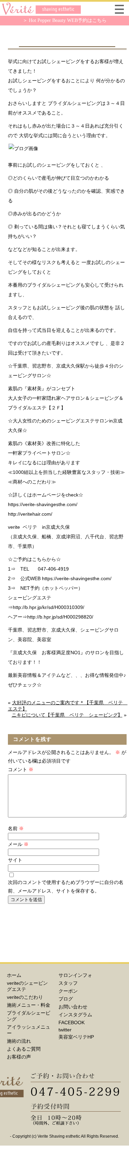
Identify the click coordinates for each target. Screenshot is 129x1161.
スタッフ (68, 983)
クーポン (68, 991)
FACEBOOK (71, 1022)
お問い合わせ (72, 1006)
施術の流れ (19, 1041)
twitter (65, 1029)
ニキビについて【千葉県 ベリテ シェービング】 (67, 715)
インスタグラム (75, 1014)
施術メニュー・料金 (28, 1005)
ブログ (65, 999)
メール (18, 844)
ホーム (14, 975)
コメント (20, 769)
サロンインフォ (75, 975)
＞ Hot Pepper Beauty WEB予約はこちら (65, 20)
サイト (15, 860)
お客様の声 (19, 1057)
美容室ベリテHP (76, 1037)
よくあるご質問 (24, 1049)
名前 (16, 828)
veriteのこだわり (25, 997)
